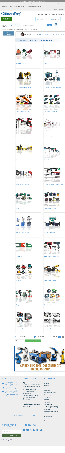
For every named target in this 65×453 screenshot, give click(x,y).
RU (49, 9)
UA (47, 9)
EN (51, 9)
